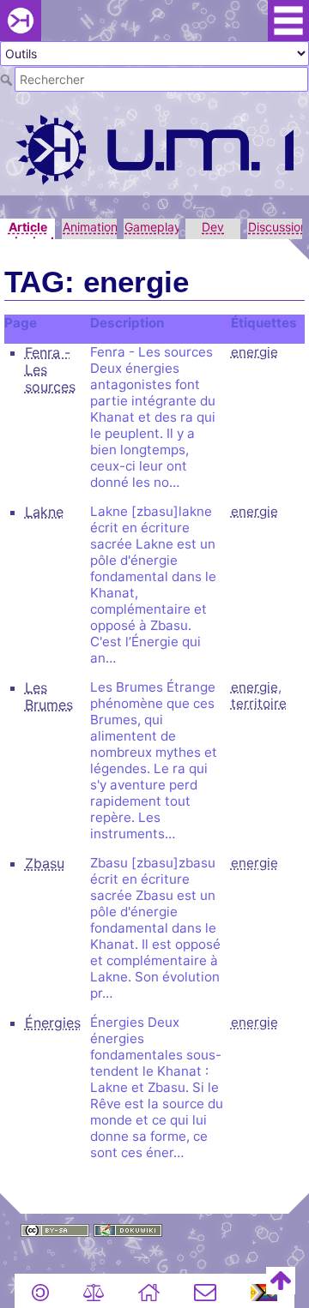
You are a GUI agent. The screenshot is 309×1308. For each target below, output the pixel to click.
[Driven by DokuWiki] (128, 1229)
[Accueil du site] (149, 1291)
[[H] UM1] (154, 147)
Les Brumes (49, 696)
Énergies (53, 1022)
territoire (259, 703)
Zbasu (44, 863)
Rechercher (7, 80)
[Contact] (205, 1291)
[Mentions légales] (93, 1291)
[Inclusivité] (264, 1291)
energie (254, 352)
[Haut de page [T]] (280, 1278)
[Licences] (40, 1291)
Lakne (44, 511)
